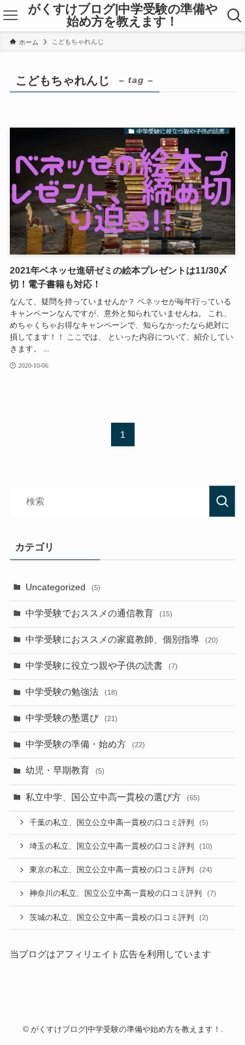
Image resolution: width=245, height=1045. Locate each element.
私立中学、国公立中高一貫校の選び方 (112, 797)
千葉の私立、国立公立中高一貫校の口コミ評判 (118, 822)
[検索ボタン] (235, 15)
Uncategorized (63, 587)
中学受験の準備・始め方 (85, 744)
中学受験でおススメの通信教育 (98, 613)
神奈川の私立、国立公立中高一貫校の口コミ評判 (122, 893)
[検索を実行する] (222, 501)
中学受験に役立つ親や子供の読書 (101, 666)
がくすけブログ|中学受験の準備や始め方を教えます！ (123, 15)
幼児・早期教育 (65, 770)
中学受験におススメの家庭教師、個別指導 (121, 640)
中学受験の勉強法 (71, 692)
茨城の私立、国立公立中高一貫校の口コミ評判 (118, 917)
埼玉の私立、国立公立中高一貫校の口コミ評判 (120, 846)
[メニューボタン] (10, 15)
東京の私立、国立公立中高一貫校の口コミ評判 (120, 869)
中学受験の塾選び (71, 718)
